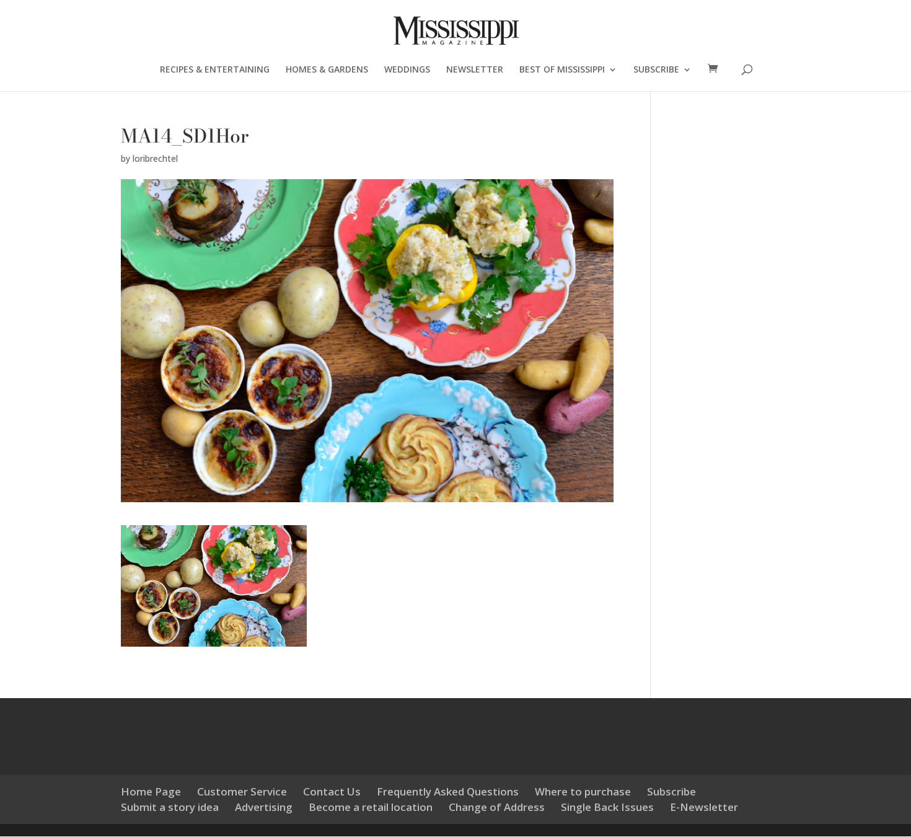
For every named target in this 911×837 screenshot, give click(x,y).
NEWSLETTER (474, 70)
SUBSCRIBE (656, 70)
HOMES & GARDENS (327, 70)
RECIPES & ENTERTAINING (215, 70)
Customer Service (242, 791)
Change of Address (497, 807)
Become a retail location (371, 807)
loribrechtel (155, 158)
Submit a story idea (170, 807)
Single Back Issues (607, 807)
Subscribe (671, 791)
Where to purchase (583, 791)
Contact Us (332, 791)
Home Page (151, 791)
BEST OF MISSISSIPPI (562, 70)
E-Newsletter (704, 807)
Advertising (264, 807)
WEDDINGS (407, 70)
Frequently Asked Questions (448, 791)
